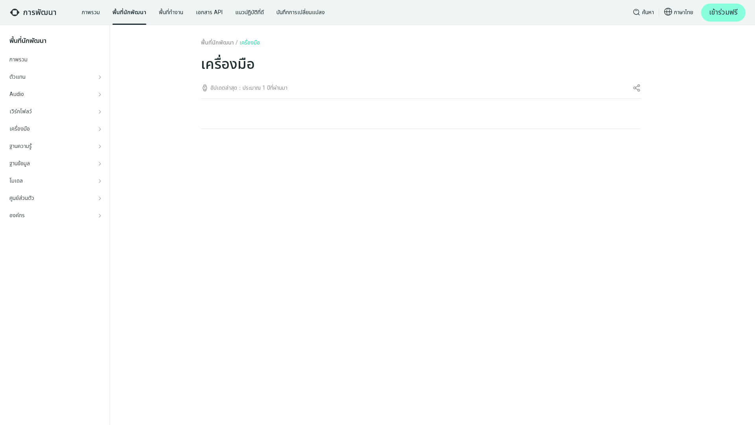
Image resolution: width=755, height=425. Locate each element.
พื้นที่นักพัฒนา (217, 43)
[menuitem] (55, 60)
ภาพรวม (18, 59)
